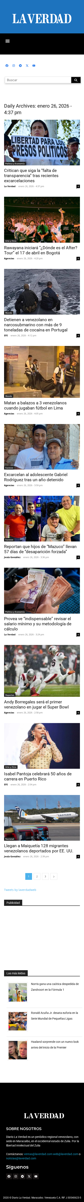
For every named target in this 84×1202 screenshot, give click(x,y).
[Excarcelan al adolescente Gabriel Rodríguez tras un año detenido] (42, 447)
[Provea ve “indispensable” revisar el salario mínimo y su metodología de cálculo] (42, 590)
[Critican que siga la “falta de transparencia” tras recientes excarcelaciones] (42, 142)
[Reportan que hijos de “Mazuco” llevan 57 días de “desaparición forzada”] (42, 518)
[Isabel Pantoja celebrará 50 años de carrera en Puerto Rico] (42, 746)
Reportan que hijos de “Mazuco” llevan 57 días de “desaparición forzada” (40, 549)
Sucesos (9, 467)
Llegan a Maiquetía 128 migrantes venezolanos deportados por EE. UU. (38, 848)
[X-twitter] (27, 65)
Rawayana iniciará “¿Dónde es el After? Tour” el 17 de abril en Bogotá (40, 250)
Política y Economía (15, 163)
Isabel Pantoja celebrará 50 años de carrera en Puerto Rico (38, 776)
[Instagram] (14, 65)
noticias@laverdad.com (21, 1158)
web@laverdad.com (65, 1154)
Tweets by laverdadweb (20, 890)
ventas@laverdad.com (38, 1154)
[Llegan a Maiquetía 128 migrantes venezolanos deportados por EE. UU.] (42, 818)
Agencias (9, 258)
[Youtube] (34, 65)
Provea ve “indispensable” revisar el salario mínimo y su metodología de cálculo (37, 623)
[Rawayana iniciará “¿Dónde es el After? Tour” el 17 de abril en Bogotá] (42, 219)
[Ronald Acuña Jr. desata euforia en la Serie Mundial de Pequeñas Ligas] (19, 1031)
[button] (7, 41)
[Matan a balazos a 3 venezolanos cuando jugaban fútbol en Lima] (42, 372)
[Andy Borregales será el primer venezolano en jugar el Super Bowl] (42, 671)
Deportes (9, 695)
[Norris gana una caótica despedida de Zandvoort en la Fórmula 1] (19, 1002)
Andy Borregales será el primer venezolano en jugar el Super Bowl (36, 704)
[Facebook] (7, 65)
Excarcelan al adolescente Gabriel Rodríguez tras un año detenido (35, 477)
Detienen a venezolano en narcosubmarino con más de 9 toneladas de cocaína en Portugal (35, 324)
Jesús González (12, 557)
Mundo (8, 312)
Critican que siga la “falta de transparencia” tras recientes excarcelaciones (31, 175)
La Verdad (9, 186)
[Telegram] (20, 65)
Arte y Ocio (10, 240)
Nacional (9, 838)
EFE (6, 335)
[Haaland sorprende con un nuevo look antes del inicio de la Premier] (19, 1060)
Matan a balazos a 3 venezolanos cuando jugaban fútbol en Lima (35, 405)
